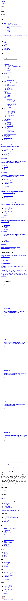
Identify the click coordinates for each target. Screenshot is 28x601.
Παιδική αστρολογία (11, 104)
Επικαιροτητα (4, 142)
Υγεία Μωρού (7, 135)
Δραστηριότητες (10, 80)
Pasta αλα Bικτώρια (11, 100)
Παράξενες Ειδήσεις (5, 260)
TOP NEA (6, 48)
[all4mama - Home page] (3, 1)
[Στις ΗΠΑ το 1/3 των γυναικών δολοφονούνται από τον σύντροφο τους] (14, 257)
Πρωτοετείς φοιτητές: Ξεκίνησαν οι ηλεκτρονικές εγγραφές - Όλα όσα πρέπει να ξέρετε (13, 162)
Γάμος (8, 116)
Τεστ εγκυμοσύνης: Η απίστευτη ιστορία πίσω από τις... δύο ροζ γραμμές (15, 36)
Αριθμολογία (10, 105)
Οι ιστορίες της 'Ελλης (12, 103)
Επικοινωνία (6, 503)
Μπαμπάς (9, 93)
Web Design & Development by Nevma (10, 510)
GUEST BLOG (7, 44)
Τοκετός (8, 31)
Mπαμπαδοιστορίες (8, 179)
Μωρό (5, 73)
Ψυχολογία (9, 28)
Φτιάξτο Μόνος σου (11, 115)
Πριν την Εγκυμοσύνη (12, 24)
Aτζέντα (9, 124)
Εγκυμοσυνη (7, 32)
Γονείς (5, 91)
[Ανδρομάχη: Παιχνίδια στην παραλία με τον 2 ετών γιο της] (15, 462)
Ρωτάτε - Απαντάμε (8, 599)
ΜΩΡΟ (5, 40)
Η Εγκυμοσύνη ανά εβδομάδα (14, 26)
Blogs (5, 97)
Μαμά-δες (6, 197)
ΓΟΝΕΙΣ (6, 42)
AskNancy (9, 130)
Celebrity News (7, 226)
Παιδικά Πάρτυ (10, 113)
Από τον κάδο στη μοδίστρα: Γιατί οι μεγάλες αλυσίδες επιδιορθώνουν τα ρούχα (12, 176)
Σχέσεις (8, 95)
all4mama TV (7, 49)
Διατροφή (9, 30)
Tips (5, 108)
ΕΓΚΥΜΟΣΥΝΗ (8, 23)
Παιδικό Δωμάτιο (11, 111)
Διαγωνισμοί (10, 126)
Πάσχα (5, 240)
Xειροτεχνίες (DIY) (11, 112)
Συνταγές (9, 123)
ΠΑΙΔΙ (5, 41)
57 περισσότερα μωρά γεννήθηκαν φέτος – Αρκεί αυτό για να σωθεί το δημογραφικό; (13, 145)
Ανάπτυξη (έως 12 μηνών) (13, 74)
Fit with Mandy (10, 131)
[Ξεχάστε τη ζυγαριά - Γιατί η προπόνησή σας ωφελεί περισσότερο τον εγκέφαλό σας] (15, 399)
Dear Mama (9, 99)
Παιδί (5, 81)
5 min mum (6, 127)
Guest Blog (3, 188)
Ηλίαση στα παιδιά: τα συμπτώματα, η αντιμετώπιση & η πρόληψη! (10, 247)
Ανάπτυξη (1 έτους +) (12, 82)
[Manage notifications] (3, 598)
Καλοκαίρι (6, 241)
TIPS (5, 45)
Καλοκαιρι (3, 244)
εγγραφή (3, 494)
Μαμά (8, 92)
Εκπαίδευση (9, 88)
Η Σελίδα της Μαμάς (12, 101)
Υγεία (8, 27)
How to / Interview (8, 196)
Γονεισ (2, 217)
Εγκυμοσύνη (7, 64)
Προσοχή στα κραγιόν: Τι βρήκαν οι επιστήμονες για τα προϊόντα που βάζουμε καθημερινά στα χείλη (14, 203)
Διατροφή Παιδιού (11, 85)
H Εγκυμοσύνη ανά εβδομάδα (14, 66)
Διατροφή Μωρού (8, 138)
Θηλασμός (9, 77)
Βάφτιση (9, 119)
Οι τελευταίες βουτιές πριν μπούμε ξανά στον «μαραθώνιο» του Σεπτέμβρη (12, 192)
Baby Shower (10, 118)
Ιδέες (5, 109)
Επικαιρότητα (7, 225)
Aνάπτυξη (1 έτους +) (9, 149)
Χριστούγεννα (7, 238)
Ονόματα (9, 107)
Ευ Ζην (8, 96)
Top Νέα (9, 122)
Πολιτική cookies (8, 507)
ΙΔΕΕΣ (5, 46)
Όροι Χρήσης (7, 506)
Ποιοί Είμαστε (7, 505)
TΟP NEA (6, 120)
